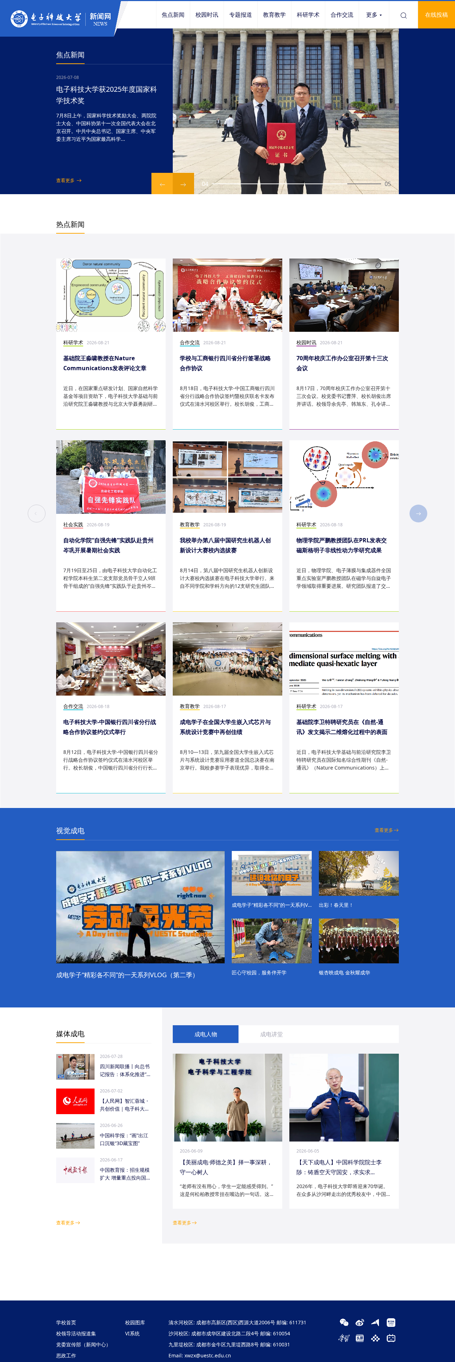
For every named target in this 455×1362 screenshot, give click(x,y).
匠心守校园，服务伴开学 (259, 972)
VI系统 (132, 1333)
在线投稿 (436, 14)
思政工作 (66, 1355)
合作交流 (342, 14)
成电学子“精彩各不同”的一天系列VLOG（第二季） (127, 974)
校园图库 (135, 1322)
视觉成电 (70, 830)
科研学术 (308, 14)
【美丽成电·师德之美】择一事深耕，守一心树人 (226, 1167)
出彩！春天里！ (336, 904)
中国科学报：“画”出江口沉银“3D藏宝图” (124, 1139)
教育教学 (274, 14)
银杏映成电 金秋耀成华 (344, 972)
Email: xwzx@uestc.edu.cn (199, 1355)
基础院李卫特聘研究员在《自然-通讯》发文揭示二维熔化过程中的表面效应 (341, 727)
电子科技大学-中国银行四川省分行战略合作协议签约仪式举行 (109, 727)
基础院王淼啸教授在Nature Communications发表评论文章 (104, 363)
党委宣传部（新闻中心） (83, 1344)
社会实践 (73, 524)
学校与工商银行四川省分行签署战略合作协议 (225, 363)
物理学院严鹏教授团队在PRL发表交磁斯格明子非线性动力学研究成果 (341, 545)
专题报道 (240, 14)
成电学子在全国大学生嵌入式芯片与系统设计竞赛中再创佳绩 (225, 727)
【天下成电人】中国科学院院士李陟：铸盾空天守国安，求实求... (339, 1167)
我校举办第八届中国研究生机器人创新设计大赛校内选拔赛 (225, 545)
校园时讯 (207, 14)
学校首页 (66, 1322)
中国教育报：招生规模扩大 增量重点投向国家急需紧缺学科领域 (125, 1174)
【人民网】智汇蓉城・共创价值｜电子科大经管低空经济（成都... (125, 1105)
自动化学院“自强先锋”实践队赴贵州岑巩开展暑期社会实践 (108, 545)
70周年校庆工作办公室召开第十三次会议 (342, 363)
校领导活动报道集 (76, 1333)
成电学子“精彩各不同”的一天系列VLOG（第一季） (272, 904)
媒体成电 (70, 1033)
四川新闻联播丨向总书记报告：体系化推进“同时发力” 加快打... (125, 1070)
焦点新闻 (173, 14)
